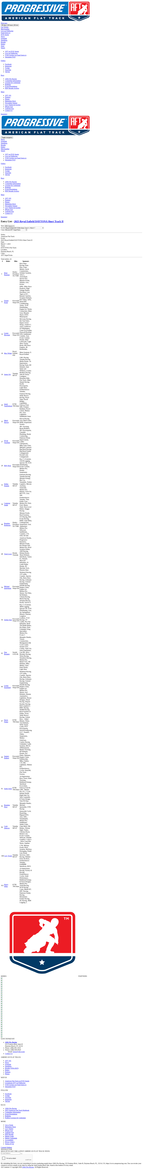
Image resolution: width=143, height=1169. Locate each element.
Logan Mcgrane (7, 334)
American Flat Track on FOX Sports (17, 1081)
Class (2, 230)
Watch (3, 48)
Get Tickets (4, 27)
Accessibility (9, 1140)
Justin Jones (8, 789)
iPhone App (9, 107)
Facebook (8, 64)
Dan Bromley (7, 653)
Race (2, 75)
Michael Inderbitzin (7, 587)
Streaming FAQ (10, 57)
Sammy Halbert (6, 757)
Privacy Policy (10, 1142)
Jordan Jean (8, 620)
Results (3, 42)
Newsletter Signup (11, 103)
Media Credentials (11, 1138)
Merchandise (5, 29)
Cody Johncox (7, 827)
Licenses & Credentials (12, 83)
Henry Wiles (6, 885)
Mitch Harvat (6, 421)
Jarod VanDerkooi (8, 405)
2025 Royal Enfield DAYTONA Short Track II (38, 221)
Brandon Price (7, 806)
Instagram (8, 66)
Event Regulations (11, 86)
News (3, 36)
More (2, 92)
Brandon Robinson (7, 524)
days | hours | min (10, 25)
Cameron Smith (7, 504)
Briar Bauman (7, 274)
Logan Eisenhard (7, 686)
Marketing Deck (10, 101)
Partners (7, 97)
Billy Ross (7, 466)
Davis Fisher (6, 721)
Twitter (7, 68)
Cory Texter (8, 856)
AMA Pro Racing (11, 79)
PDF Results (9, 1134)
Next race (4, 23)
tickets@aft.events (19, 1052)
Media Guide (9, 1136)
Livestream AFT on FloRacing (15, 1083)
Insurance (4, 114)
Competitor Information (13, 81)
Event (3, 228)
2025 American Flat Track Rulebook (17, 1110)
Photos (7, 99)
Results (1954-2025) (12, 1068)
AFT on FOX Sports (12, 51)
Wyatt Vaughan (7, 442)
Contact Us (8, 110)
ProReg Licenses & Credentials (15, 1118)
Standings (4, 40)
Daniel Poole (6, 301)
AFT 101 (8, 95)
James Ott (7, 374)
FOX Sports (5, 35)
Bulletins (8, 84)
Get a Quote (9, 1125)
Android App (9, 108)
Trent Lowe (8, 554)
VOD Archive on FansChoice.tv (15, 55)
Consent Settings (6, 1147)
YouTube (8, 70)
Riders (3, 44)
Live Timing (9, 1129)
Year (2, 226)
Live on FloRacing (7, 31)
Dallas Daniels (6, 485)
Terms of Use (9, 1144)
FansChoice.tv (5, 33)
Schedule (4, 38)
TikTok (7, 72)
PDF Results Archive (12, 88)
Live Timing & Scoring (12, 105)
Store (2, 46)
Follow (3, 61)
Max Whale (8, 353)
